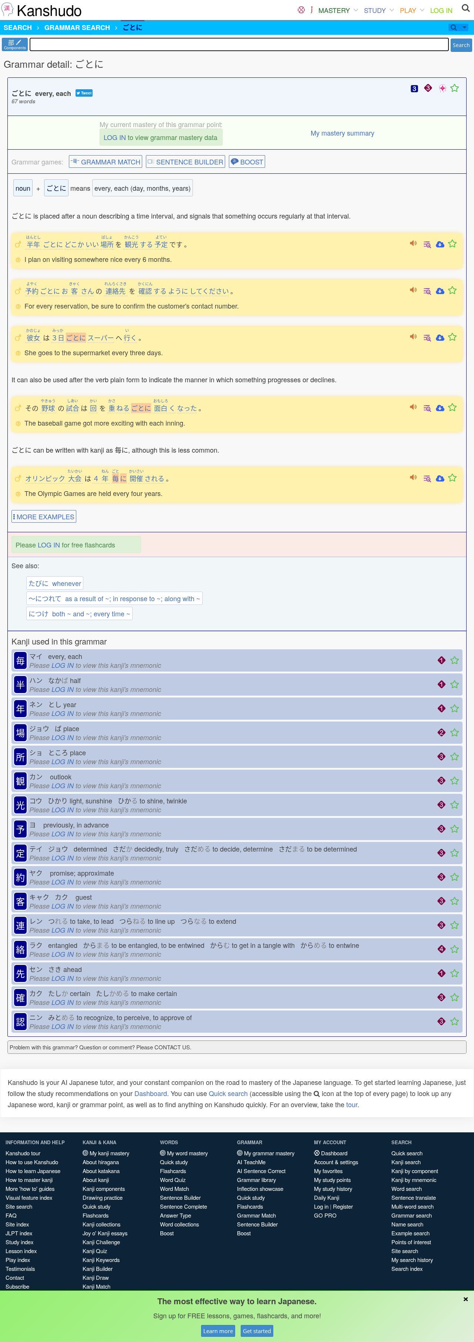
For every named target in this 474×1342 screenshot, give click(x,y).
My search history (412, 1259)
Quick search (228, 1093)
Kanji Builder (98, 1268)
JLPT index (19, 1233)
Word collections (179, 1224)
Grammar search (411, 1215)
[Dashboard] (301, 10)
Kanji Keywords (101, 1259)
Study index (19, 1242)
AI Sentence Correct (261, 1171)
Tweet (85, 93)
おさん (77, 291)
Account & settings (336, 1162)
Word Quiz (173, 1179)
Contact (15, 1277)
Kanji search (406, 1162)
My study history (333, 1188)
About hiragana (101, 1162)
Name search (407, 1224)
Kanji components (104, 1188)
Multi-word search (412, 1206)
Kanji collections (101, 1224)
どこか (74, 244)
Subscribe (17, 1286)
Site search (19, 1206)
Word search (406, 1188)
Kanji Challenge (101, 1242)
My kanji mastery (108, 1153)
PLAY (408, 10)
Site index (17, 1224)
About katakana (101, 1171)
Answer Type (175, 1215)
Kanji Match (96, 1286)
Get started (257, 1331)
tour (351, 1104)
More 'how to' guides (30, 1188)
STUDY (375, 10)
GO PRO (325, 1215)
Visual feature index (29, 1197)
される (146, 478)
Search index (407, 1268)
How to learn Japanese (33, 1171)
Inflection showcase (260, 1188)
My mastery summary (342, 132)
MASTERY (334, 10)
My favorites (328, 1171)
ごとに (53, 244)
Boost (167, 1233)
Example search (410, 1233)
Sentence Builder (180, 1197)
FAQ (11, 1215)
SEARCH (18, 27)
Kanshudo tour (23, 1153)
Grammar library (256, 1179)
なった (187, 408)
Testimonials (20, 1268)
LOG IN (441, 10)
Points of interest (411, 1242)
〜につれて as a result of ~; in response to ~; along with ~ (114, 598)
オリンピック (45, 478)
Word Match (174, 1188)
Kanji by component (414, 1171)
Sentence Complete (183, 1206)
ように (178, 291)
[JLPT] (312, 10)
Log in (321, 1206)
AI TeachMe (251, 1162)
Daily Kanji (326, 1197)
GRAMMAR (77, 27)
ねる (119, 408)
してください (209, 291)
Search (461, 45)
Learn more (218, 1331)
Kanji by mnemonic (413, 1179)
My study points (332, 1179)
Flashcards (96, 1215)
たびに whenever (55, 583)
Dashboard (150, 1093)
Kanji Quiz (95, 1251)
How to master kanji (29, 1179)
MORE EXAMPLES (44, 516)
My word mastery (187, 1153)
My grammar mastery (268, 1153)
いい (92, 244)
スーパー (100, 337)
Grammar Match (256, 1215)
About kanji (96, 1179)
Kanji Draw (96, 1277)
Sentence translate (413, 1197)
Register (343, 1206)
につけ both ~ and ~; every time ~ (79, 613)
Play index (18, 1259)
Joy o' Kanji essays (105, 1233)
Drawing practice (103, 1197)
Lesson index (21, 1251)
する (138, 244)
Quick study (96, 1206)
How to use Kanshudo (32, 1162)
